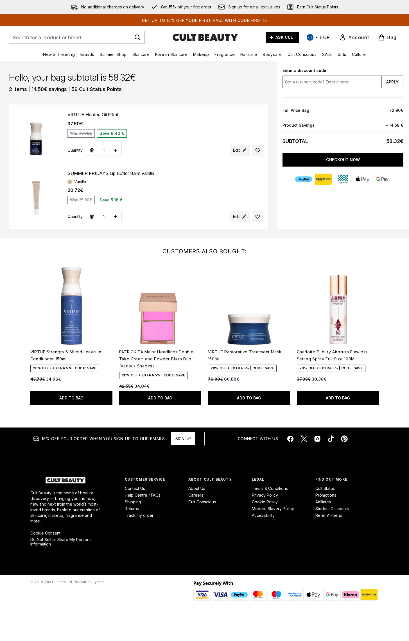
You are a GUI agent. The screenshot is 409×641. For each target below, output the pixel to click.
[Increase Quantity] (115, 150)
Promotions (325, 495)
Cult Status (325, 488)
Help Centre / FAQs (143, 495)
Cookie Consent (45, 533)
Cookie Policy (265, 501)
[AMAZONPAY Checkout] (323, 179)
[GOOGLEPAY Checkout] (382, 179)
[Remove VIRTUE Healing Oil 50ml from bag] (92, 150)
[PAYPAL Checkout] (303, 179)
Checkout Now (343, 159)
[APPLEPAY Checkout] (362, 179)
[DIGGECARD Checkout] (343, 179)
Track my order (139, 515)
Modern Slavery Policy (273, 508)
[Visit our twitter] (304, 438)
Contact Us (135, 488)
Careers (195, 495)
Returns (132, 508)
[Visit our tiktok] (331, 438)
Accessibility (263, 515)
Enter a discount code (304, 70)
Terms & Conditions (270, 488)
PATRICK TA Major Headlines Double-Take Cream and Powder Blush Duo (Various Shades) (157, 358)
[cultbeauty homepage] (205, 37)
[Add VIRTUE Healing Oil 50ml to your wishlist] (257, 150)
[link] (354, 37)
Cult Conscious (202, 501)
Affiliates (323, 501)
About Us (196, 488)
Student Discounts (332, 508)
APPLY (392, 81)
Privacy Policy (265, 495)
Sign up (183, 438)
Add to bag (71, 397)
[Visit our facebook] (290, 438)
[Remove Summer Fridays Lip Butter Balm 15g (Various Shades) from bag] (92, 216)
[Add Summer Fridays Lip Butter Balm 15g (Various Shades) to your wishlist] (257, 216)
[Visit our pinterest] (344, 438)
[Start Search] (137, 37)
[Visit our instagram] (317, 438)
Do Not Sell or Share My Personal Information (61, 541)
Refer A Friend (328, 515)
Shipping (133, 501)
